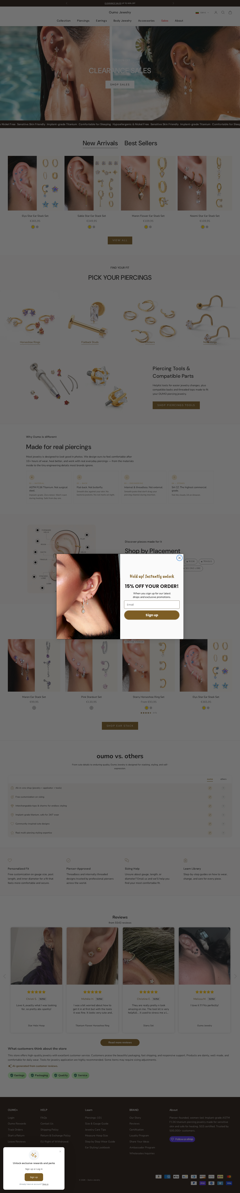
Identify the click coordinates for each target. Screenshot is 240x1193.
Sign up (152, 615)
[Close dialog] (179, 558)
